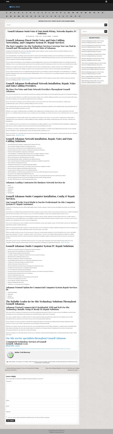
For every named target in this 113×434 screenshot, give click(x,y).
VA (63, 16)
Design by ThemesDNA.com (56, 432)
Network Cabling (51, 361)
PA (43, 16)
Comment (9, 381)
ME (77, 12)
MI (81, 12)
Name (7, 400)
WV (79, 16)
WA (71, 16)
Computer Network (33, 361)
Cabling (13, 361)
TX (59, 16)
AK (10, 12)
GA (38, 12)
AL (6, 12)
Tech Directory (30, 36)
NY (27, 16)
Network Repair (38, 362)
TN (55, 16)
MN (86, 12)
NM (19, 16)
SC (47, 16)
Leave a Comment (47, 36)
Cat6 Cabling (25, 361)
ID (45, 12)
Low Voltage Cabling (42, 361)
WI (75, 16)
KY (60, 12)
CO (26, 12)
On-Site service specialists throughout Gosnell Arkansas (36, 338)
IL (49, 12)
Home (7, 1)
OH (31, 16)
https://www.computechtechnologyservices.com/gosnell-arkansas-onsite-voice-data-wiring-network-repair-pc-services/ (38, 348)
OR (39, 16)
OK (35, 16)
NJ (14, 16)
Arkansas (56, 36)
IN (53, 12)
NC (98, 12)
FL (34, 12)
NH (11, 16)
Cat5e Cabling (19, 361)
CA (22, 12)
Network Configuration (61, 361)
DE (30, 12)
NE (6, 16)
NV (23, 16)
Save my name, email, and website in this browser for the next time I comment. (29, 417)
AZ (14, 12)
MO (90, 12)
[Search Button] (106, 2)
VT (67, 16)
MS (94, 12)
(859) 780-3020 (26, 79)
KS (56, 12)
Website (8, 411)
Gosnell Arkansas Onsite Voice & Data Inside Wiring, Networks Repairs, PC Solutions (42, 32)
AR (18, 12)
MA (69, 12)
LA (64, 12)
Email (7, 406)
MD (73, 12)
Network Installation (72, 361)
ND (102, 12)
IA (42, 12)
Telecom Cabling (46, 362)
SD (51, 16)
